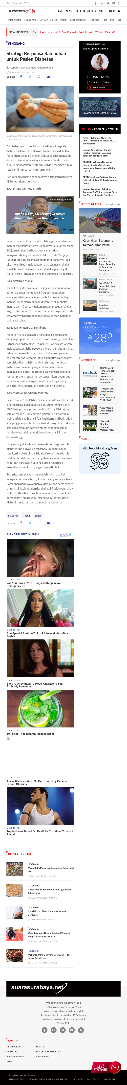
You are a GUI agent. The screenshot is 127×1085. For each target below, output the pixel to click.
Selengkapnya (113, 203)
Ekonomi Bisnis (78, 19)
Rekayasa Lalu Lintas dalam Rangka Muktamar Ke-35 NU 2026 (107, 394)
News (69, 11)
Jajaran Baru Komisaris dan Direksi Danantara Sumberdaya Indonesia (107, 375)
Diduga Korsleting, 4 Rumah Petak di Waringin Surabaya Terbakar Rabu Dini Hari (97, 152)
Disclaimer (93, 1079)
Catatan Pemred (48, 19)
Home (60, 11)
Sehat (38, 515)
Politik (63, 19)
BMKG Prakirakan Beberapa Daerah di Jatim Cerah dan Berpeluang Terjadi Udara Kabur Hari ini (99, 166)
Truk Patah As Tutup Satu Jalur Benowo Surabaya (107, 287)
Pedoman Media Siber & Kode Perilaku (48, 1079)
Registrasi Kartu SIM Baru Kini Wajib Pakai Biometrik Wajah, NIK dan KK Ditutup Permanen (77, 32)
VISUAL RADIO (99, 87)
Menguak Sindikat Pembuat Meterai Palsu (107, 425)
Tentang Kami (13, 19)
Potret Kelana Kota (85, 11)
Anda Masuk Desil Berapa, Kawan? (106, 410)
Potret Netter (15, 1056)
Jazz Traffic (108, 19)
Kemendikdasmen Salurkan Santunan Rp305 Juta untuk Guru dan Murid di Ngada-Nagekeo (100, 192)
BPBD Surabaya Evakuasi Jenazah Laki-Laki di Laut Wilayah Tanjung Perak (100, 180)
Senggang (16, 43)
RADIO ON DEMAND (101, 82)
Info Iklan (109, 1079)
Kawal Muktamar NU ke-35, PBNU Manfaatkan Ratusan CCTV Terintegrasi (100, 140)
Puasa (26, 515)
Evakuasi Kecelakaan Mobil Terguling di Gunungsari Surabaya (107, 264)
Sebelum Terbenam (104, 306)
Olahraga (94, 19)
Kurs (9, 1061)
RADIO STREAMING (101, 77)
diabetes (13, 515)
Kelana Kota (30, 19)
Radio (111, 11)
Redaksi (78, 1079)
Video (102, 11)
